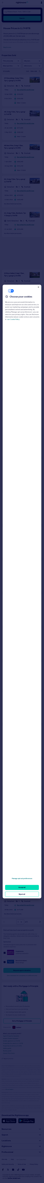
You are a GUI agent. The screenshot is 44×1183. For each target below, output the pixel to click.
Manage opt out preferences (22, 878)
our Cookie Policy (13, 319)
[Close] (38, 287)
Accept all (21, 887)
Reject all (22, 894)
